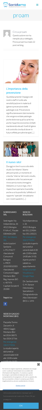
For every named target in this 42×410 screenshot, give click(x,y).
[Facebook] (5, 304)
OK (21, 405)
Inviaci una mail (29, 269)
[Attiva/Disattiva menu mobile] (37, 5)
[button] (38, 364)
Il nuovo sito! (13, 162)
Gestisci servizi (20, 385)
